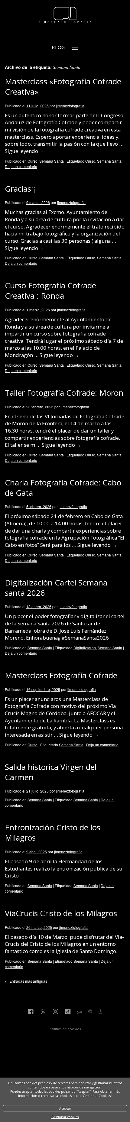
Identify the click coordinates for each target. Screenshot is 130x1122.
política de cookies (65, 1028)
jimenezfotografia (70, 105)
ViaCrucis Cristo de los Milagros (61, 913)
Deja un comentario (21, 166)
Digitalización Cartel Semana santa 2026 (56, 587)
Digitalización (84, 647)
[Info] (90, 1012)
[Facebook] (30, 1012)
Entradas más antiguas (26, 981)
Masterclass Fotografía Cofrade (61, 675)
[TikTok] (68, 1012)
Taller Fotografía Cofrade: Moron (64, 392)
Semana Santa (51, 161)
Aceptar (65, 1108)
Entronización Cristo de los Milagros (52, 832)
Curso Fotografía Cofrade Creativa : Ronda (50, 290)
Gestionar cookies (65, 1117)
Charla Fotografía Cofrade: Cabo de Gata (63, 487)
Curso (32, 161)
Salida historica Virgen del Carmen (50, 772)
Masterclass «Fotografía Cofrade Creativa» (63, 86)
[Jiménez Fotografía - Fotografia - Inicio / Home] (65, 20)
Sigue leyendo (24, 151)
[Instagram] (55, 1012)
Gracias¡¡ (20, 188)
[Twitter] (43, 1012)
